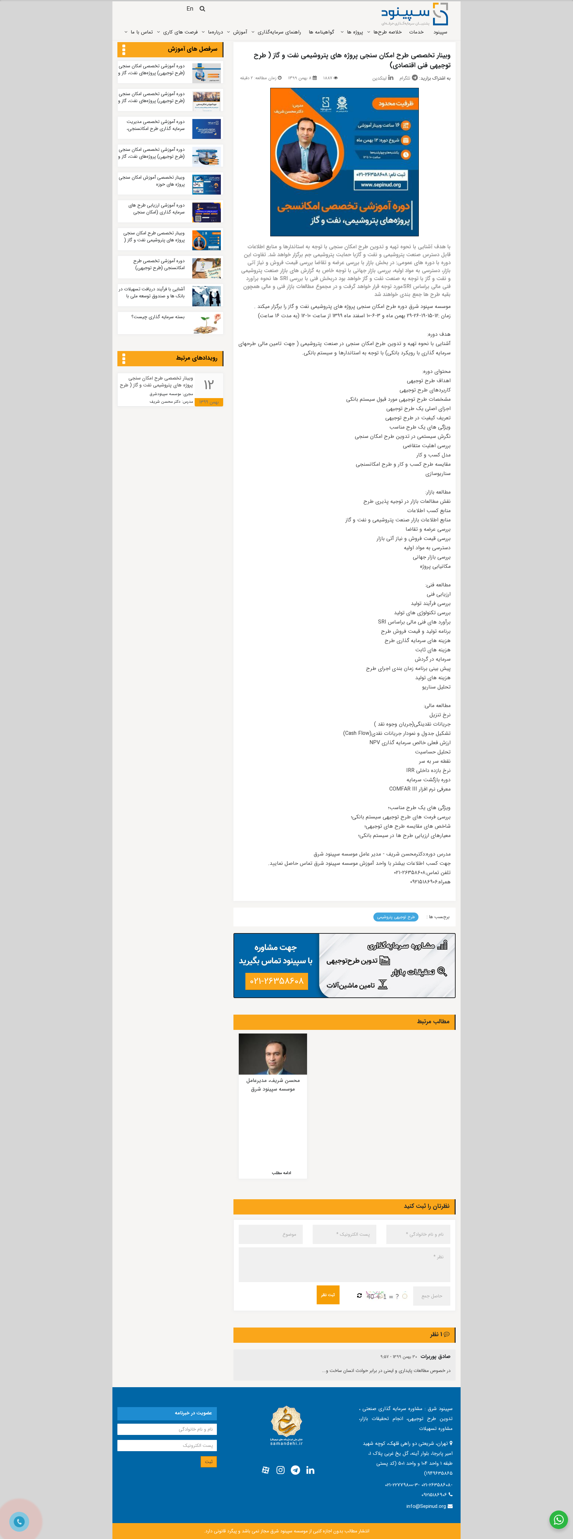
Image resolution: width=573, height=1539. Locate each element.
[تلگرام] (295, 1470)
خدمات (416, 32)
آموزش (240, 32)
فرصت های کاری (180, 32)
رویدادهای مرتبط (197, 358)
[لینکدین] (310, 1470)
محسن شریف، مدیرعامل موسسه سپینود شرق (273, 1084)
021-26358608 (277, 981)
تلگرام (405, 78)
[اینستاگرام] (281, 1470)
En (189, 9)
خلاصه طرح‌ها (387, 32)
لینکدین (379, 78)
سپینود (440, 32)
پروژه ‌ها (355, 32)
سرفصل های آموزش (193, 49)
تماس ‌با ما (142, 32)
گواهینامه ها (321, 32)
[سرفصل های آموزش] (123, 50)
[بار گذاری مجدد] (359, 1296)
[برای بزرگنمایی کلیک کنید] (344, 162)
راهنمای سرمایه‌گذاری (279, 32)
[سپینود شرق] (415, 14)
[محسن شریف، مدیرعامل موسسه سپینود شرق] (273, 1054)
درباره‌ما (215, 32)
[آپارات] (266, 1470)
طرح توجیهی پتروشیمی (396, 917)
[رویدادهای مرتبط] (123, 359)
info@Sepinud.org (426, 1506)
